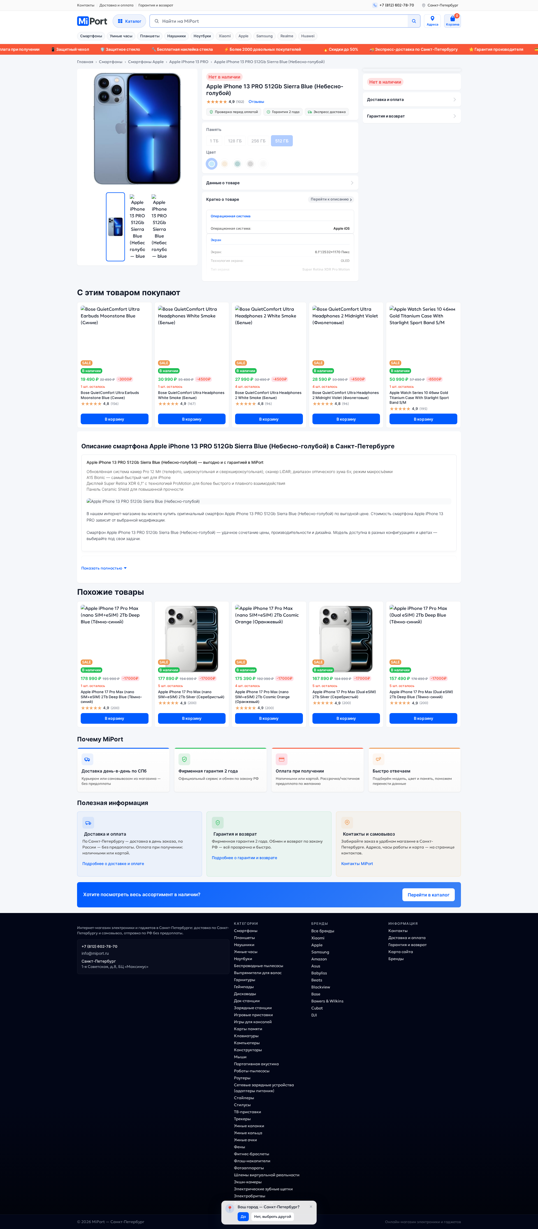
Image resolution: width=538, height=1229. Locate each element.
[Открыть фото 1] (115, 226)
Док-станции (247, 1000)
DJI (314, 1015)
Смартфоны (91, 36)
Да (243, 1216)
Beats (316, 980)
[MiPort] (92, 21)
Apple (243, 36)
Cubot (317, 1008)
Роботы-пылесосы (252, 1070)
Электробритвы (249, 1195)
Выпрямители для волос (258, 972)
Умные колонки (249, 1125)
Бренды (396, 958)
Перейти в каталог (428, 895)
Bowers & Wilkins (327, 1001)
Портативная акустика (256, 1063)
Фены (239, 1146)
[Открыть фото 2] (137, 226)
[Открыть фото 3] (159, 226)
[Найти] (414, 21)
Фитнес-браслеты (251, 1153)
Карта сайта (400, 951)
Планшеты (149, 36)
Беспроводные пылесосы (258, 965)
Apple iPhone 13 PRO (188, 61)
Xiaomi (225, 36)
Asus (315, 966)
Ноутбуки (202, 36)
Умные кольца (248, 1132)
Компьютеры (247, 1042)
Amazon (319, 958)
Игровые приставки (253, 1014)
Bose (315, 994)
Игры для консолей (253, 1021)
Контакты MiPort (357, 863)
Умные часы (121, 36)
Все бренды (322, 930)
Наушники (176, 36)
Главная (85, 61)
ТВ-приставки (247, 1111)
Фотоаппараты (249, 1167)
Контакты (85, 5)
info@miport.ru (95, 953)
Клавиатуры (246, 1035)
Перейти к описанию (330, 199)
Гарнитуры (244, 979)
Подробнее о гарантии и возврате (244, 857)
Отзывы (256, 101)
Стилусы (242, 1104)
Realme (286, 36)
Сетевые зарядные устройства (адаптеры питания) (264, 1087)
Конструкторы (248, 1049)
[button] (104, 568)
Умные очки (245, 1139)
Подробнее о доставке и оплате (113, 863)
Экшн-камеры (248, 1181)
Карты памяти (248, 1028)
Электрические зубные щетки (263, 1188)
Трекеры (242, 1118)
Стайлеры (244, 1097)
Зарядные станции (253, 1007)
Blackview (320, 987)
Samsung (264, 36)
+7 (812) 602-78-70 (99, 946)
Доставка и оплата (116, 5)
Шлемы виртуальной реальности (267, 1174)
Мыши (240, 1056)
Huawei (307, 36)
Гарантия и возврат (155, 5)
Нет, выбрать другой (272, 1216)
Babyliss (319, 973)
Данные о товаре (223, 182)
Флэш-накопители (252, 1160)
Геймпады (244, 986)
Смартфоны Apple (146, 61)
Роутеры (242, 1077)
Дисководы (245, 993)
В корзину (114, 419)
